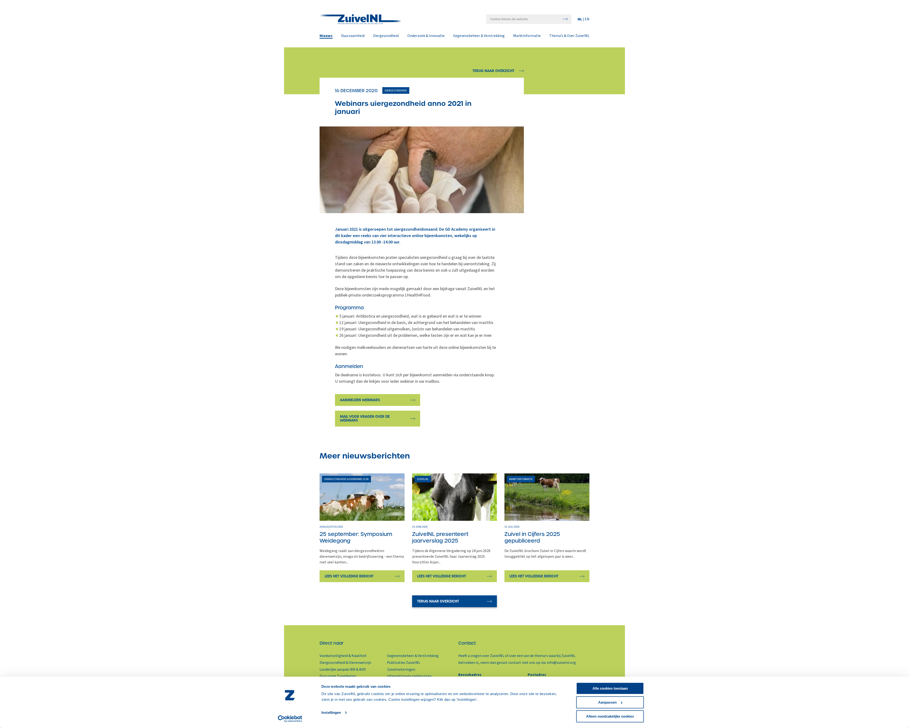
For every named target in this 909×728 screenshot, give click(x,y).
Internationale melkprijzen (409, 676)
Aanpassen (607, 702)
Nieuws (326, 36)
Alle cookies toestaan (610, 688)
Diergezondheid (386, 36)
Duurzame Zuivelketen (338, 676)
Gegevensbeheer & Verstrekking (479, 36)
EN (587, 19)
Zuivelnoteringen (401, 669)
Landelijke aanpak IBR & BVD (343, 669)
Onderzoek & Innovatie (426, 36)
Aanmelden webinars (360, 400)
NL (580, 19)
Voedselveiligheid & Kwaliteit (343, 655)
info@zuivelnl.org (561, 662)
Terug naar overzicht (493, 71)
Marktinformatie (527, 36)
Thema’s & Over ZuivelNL (569, 36)
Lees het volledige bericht (349, 576)
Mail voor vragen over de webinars (365, 418)
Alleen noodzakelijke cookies (610, 716)
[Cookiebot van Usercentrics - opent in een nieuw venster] (290, 718)
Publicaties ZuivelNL (403, 662)
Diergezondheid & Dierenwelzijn (345, 662)
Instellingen (331, 713)
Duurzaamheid (353, 36)
